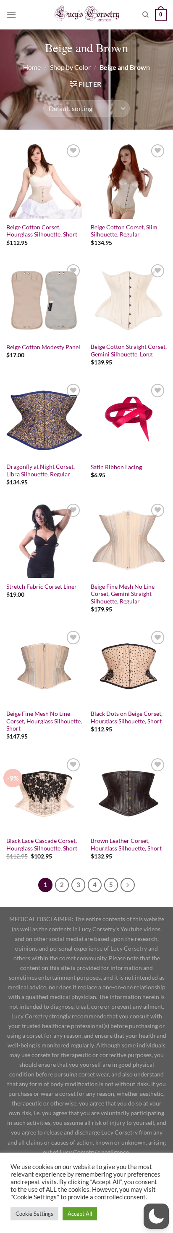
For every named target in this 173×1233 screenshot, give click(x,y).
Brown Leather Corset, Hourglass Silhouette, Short (126, 844)
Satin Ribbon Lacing (116, 467)
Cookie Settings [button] (34, 1213)
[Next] (128, 885)
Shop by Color (70, 67)
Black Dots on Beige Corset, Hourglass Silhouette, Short (127, 717)
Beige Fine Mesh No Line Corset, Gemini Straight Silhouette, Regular (123, 594)
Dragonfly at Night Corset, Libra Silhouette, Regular (40, 470)
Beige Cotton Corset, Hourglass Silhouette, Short (41, 231)
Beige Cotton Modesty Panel (43, 347)
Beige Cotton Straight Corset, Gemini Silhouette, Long (129, 350)
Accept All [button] (80, 1213)
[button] (156, 1216)
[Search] (145, 15)
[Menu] (11, 14)
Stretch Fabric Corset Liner (41, 586)
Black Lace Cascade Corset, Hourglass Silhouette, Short (41, 844)
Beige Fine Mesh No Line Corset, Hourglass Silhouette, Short (44, 721)
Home (32, 67)
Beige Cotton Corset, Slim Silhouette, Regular (124, 231)
